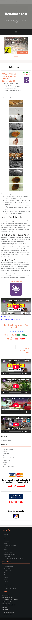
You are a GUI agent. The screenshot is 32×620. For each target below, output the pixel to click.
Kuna (5, 543)
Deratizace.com (16, 13)
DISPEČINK (16, 338)
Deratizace (5, 451)
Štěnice (6, 534)
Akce (5, 579)
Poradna (6, 573)
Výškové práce (6, 462)
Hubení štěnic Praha (8, 449)
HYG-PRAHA (7, 586)
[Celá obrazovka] (28, 373)
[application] (16, 367)
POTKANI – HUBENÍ (8, 347)
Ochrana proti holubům (9, 458)
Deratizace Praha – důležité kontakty (13, 558)
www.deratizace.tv (6, 440)
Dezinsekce (6, 453)
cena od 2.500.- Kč (8, 80)
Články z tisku (7, 575)
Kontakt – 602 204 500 (10, 588)
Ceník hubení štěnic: (16, 281)
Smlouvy (6, 577)
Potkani (6, 539)
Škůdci (5, 550)
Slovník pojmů (7, 570)
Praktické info (7, 568)
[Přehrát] (3, 373)
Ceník (4, 464)
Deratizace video (8, 566)
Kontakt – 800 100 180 (9, 466)
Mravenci (6, 541)
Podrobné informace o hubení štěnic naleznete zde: (16, 326)
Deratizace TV (7, 556)
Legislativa (7, 584)
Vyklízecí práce (7, 460)
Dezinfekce (6, 455)
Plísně (5, 547)
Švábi (5, 536)
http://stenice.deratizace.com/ (9, 316)
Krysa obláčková (8, 552)
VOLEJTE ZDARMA (16, 334)
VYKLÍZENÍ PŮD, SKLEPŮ (22, 52)
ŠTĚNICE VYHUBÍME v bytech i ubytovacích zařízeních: (9, 76)
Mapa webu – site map (10, 554)
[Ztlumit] (26, 373)
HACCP (6, 581)
